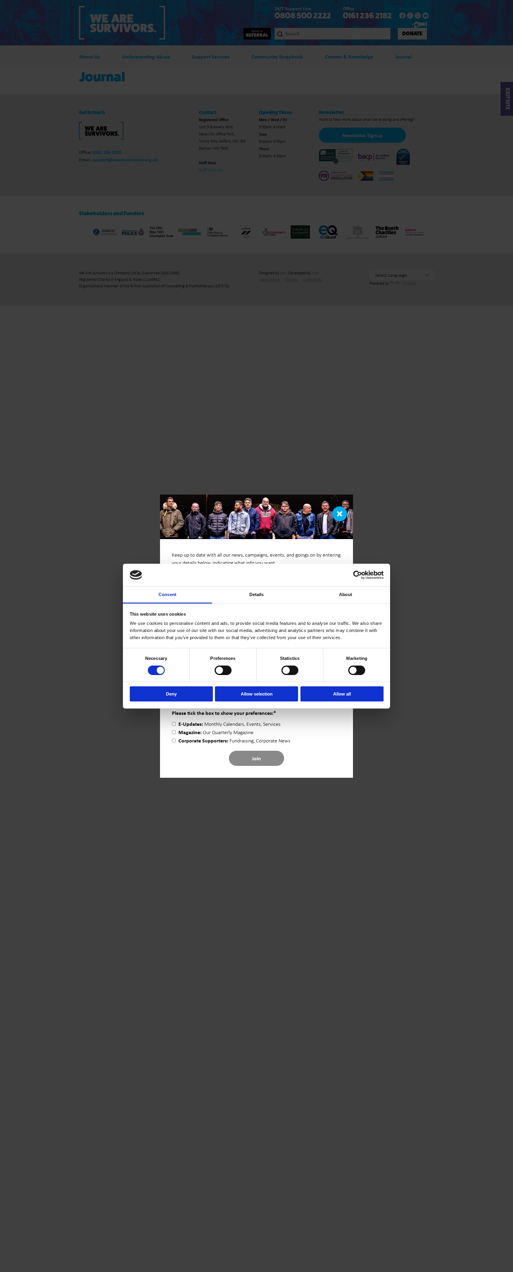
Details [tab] (256, 594)
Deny (171, 693)
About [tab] (345, 594)
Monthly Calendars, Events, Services (229, 724)
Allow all (342, 693)
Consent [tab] (167, 594)
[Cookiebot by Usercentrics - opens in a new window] (358, 575)
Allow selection (257, 693)
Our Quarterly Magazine (216, 732)
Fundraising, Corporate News (234, 740)
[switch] (223, 670)
